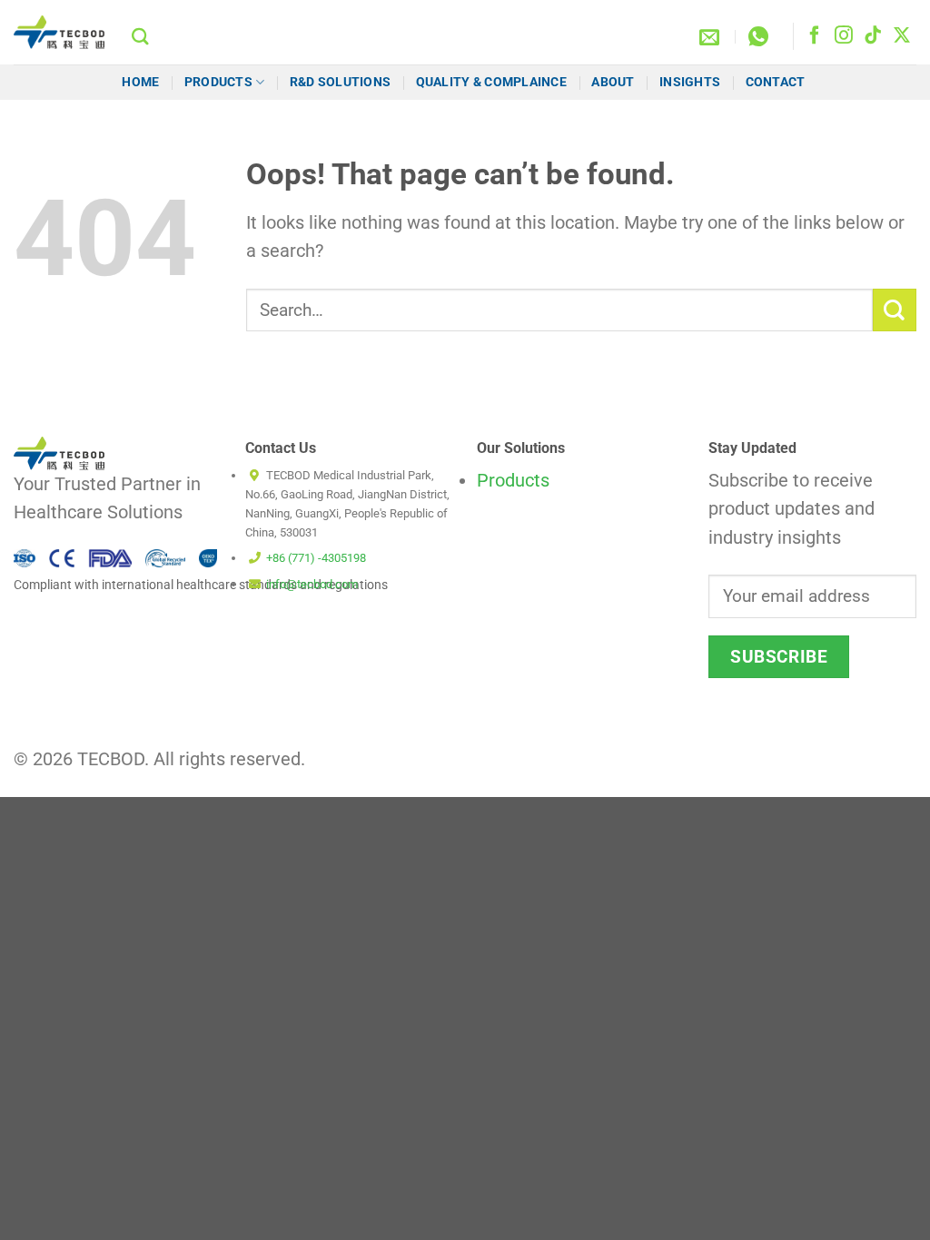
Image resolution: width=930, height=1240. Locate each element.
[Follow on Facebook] (815, 36)
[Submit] (894, 310)
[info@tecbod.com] (711, 36)
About (612, 81)
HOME (140, 81)
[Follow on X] (902, 36)
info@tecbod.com (312, 584)
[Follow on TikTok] (873, 36)
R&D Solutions (340, 81)
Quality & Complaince (491, 81)
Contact (777, 81)
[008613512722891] (760, 36)
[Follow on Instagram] (844, 36)
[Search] (140, 36)
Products (218, 81)
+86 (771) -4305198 (316, 558)
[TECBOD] (59, 32)
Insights (689, 81)
